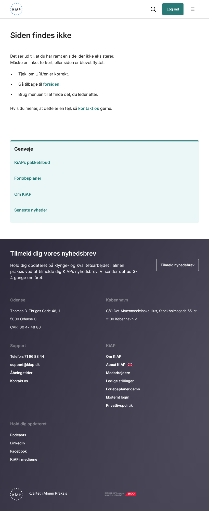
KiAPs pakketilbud (32, 162)
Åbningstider (21, 373)
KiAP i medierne (23, 459)
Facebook (18, 451)
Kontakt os (19, 381)
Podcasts (18, 435)
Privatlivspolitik (119, 405)
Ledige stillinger (120, 381)
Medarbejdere (118, 373)
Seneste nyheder (30, 210)
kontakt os (88, 108)
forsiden (51, 84)
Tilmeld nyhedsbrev (177, 265)
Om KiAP (22, 194)
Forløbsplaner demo (123, 389)
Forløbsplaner (27, 178)
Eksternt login (117, 397)
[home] (16, 9)
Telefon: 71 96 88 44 (27, 356)
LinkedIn (17, 443)
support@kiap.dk (25, 364)
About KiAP (115, 364)
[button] (153, 9)
